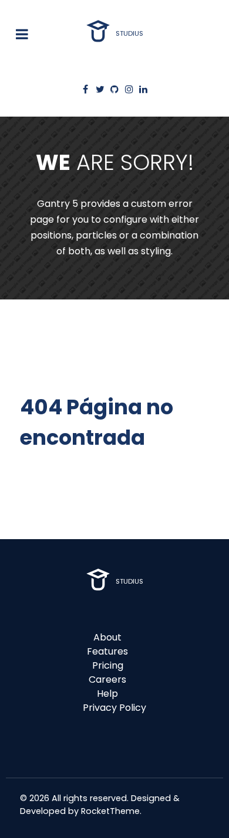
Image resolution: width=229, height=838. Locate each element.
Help (107, 693)
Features (107, 651)
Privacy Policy (114, 707)
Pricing (107, 665)
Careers (107, 679)
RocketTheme (110, 811)
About (107, 637)
